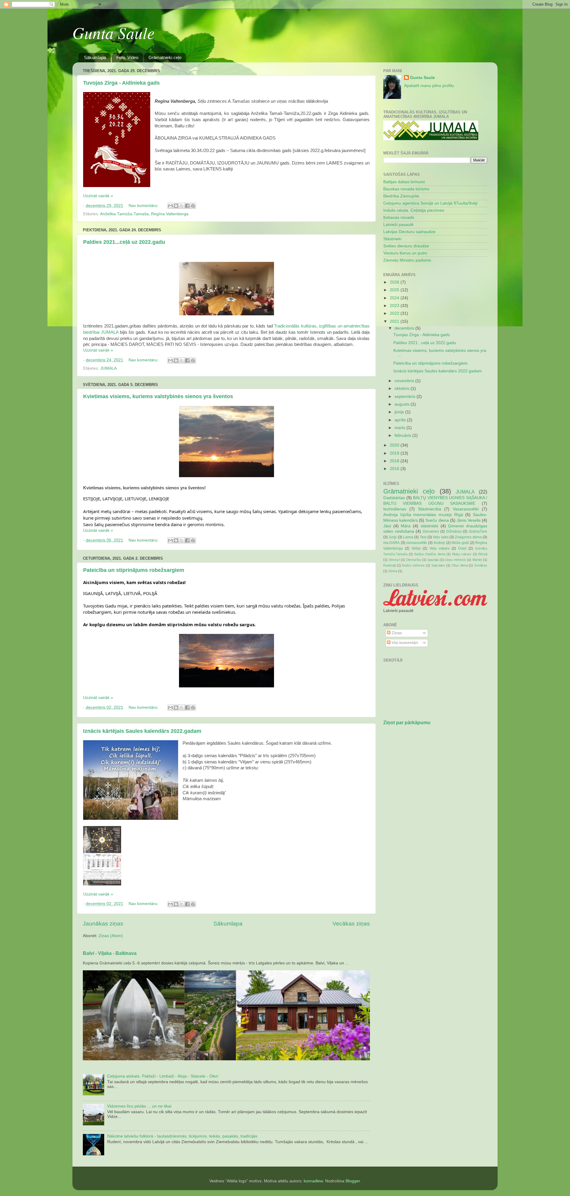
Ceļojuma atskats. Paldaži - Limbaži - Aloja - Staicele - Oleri (162, 1076)
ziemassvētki (416, 543)
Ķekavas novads (398, 217)
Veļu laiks (440, 537)
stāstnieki (429, 526)
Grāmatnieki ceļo (164, 57)
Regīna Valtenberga (170, 214)
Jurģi (393, 537)
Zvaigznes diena (468, 537)
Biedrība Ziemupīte (401, 196)
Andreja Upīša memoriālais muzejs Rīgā (423, 514)
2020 (395, 445)
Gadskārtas (394, 498)
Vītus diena (460, 565)
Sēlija (416, 548)
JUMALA (108, 368)
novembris (405, 381)
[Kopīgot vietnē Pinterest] (193, 206)
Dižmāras (454, 531)
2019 (395, 453)
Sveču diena (437, 520)
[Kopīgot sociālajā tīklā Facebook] (187, 206)
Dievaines (431, 531)
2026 (395, 282)
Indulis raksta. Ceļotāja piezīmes (413, 210)
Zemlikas (480, 565)
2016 (395, 468)
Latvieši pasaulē (398, 224)
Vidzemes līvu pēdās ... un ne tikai (139, 1106)
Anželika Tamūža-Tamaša (124, 214)
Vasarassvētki (466, 509)
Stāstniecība (429, 509)
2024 (395, 298)
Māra (406, 526)
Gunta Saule (113, 32)
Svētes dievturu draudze (406, 246)
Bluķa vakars (461, 554)
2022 (395, 313)
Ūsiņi (462, 548)
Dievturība (413, 559)
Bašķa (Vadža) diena (429, 554)
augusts (403, 404)
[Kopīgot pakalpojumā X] (182, 206)
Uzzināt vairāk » (98, 196)
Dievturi (394, 559)
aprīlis (401, 420)
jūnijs (400, 412)
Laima (408, 537)
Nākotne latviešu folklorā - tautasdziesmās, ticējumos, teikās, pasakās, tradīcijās (182, 1136)
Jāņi (387, 526)
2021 (395, 321)
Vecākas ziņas (351, 923)
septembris (406, 396)
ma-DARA (391, 543)
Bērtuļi (482, 554)
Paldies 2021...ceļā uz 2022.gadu (124, 242)
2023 (395, 305)
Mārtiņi (477, 559)
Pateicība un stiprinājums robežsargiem (133, 570)
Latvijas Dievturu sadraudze (409, 232)
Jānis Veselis (469, 520)
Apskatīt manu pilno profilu (429, 85)
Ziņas (396, 633)
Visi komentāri (404, 642)
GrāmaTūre (478, 531)
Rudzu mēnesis (413, 565)
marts (400, 427)
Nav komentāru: (144, 205)
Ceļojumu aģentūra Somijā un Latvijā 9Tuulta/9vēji (430, 203)
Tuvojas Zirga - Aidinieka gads (121, 83)
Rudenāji (389, 565)
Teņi (423, 537)
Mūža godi (460, 543)
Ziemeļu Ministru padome (407, 260)
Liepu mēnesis (455, 559)
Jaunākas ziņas (103, 923)
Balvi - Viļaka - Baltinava (110, 953)
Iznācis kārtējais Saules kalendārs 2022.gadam (142, 731)
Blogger (353, 1181)
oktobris (403, 388)
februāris (403, 435)
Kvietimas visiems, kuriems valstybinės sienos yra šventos (158, 396)
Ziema (392, 571)
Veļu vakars (439, 548)
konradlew (313, 1181)
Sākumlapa (95, 57)
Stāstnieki (392, 239)
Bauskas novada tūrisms (406, 189)
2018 (395, 461)
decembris (405, 328)
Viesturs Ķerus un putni (405, 253)
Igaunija (433, 559)
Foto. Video (127, 57)
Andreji (439, 543)
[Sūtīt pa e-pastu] (170, 206)
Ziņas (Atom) (111, 936)
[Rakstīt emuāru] (176, 206)
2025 (395, 290)
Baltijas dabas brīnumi (404, 182)
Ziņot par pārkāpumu (406, 722)
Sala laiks (438, 565)
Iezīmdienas (394, 509)
